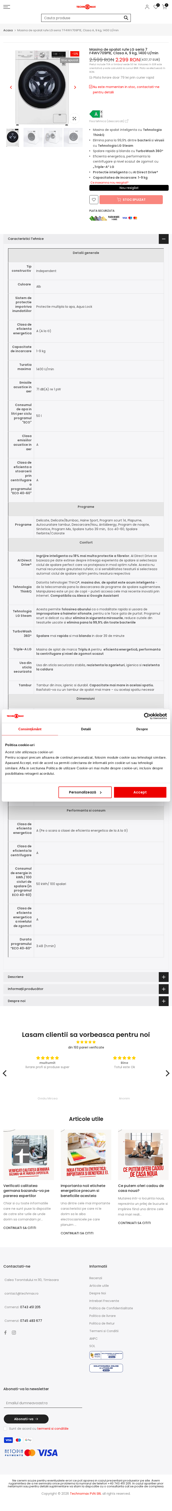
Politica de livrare (102, 1316)
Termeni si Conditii (103, 1331)
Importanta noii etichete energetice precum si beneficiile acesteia (83, 1190)
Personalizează (82, 792)
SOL (92, 1346)
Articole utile (99, 1285)
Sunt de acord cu (39, 1428)
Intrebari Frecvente (104, 1301)
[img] (86, 1042)
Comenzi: (22, 1307)
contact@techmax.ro (21, 1293)
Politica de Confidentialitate (111, 1308)
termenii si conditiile (53, 1428)
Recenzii (95, 1278)
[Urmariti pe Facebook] (5, 1332)
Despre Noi (97, 1293)
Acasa (8, 30)
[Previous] (11, 87)
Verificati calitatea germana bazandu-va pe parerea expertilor (26, 1190)
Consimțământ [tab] (29, 729)
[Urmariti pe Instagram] (14, 1332)
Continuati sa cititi (19, 1228)
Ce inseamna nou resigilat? (109, 182)
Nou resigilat (129, 188)
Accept (140, 792)
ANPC (93, 1338)
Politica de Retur (102, 1323)
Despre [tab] (142, 729)
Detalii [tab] (86, 729)
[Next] (74, 87)
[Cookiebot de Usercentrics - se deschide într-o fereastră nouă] (147, 716)
